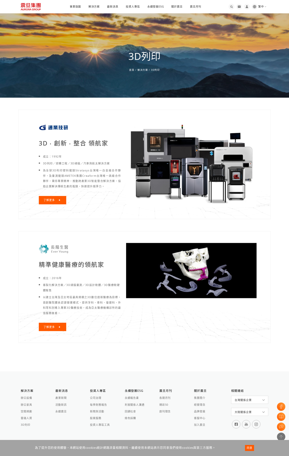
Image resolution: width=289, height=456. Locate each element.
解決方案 (94, 6)
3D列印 (155, 69)
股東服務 (95, 418)
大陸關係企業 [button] (243, 412)
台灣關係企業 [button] (243, 400)
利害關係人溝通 (134, 405)
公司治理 (95, 398)
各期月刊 (165, 398)
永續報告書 (132, 398)
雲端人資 (26, 418)
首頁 (132, 69)
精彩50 (163, 405)
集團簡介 (199, 398)
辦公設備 (26, 398)
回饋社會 (130, 411)
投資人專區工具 (100, 425)
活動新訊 (61, 405)
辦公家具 (26, 405)
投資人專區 (133, 6)
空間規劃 (26, 411)
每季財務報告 (98, 405)
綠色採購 (130, 418)
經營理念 (199, 405)
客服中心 (199, 418)
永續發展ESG (155, 6)
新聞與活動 (97, 411)
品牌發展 (199, 411)
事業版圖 (75, 6)
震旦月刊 (195, 6)
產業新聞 (61, 398)
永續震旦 (61, 411)
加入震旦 (199, 425)
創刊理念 (165, 411)
